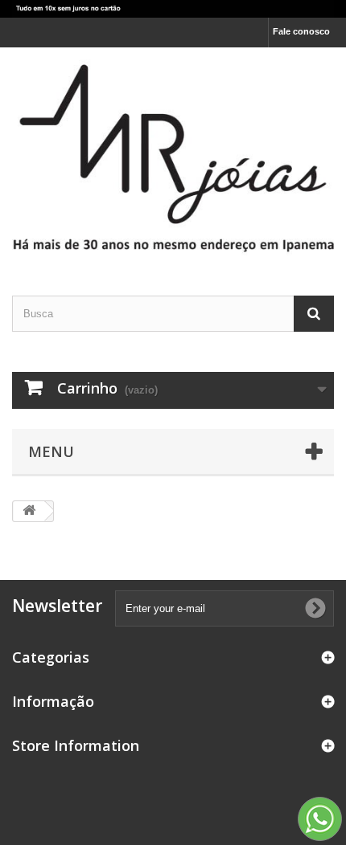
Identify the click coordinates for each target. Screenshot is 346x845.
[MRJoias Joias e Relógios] (173, 157)
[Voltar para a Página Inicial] (29, 511)
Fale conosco (301, 31)
